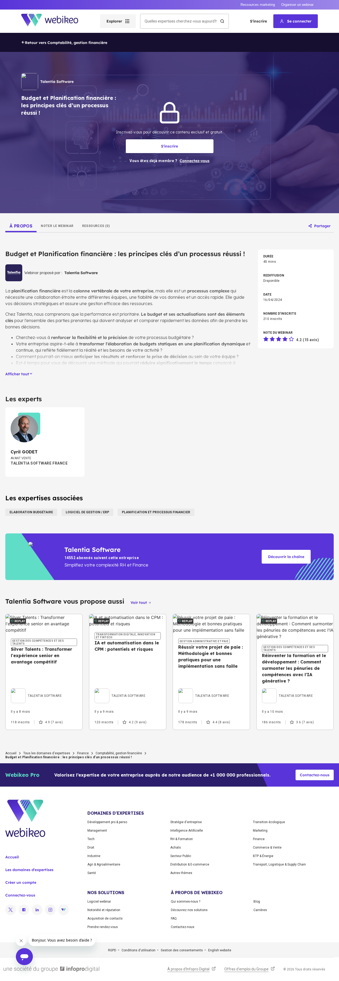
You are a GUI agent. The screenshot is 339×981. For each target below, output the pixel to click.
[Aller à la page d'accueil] (54, 21)
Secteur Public (180, 856)
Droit (90, 847)
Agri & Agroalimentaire (103, 864)
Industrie (93, 856)
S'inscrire (258, 21)
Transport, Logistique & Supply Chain (279, 864)
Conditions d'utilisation (138, 950)
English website (219, 950)
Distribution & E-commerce (189, 864)
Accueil (10, 753)
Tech (91, 839)
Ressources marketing (257, 5)
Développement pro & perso (107, 822)
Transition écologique (269, 822)
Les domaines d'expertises (29, 869)
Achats (175, 847)
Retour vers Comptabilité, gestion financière (66, 42)
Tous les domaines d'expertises (46, 753)
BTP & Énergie (263, 856)
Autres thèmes (181, 873)
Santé (91, 873)
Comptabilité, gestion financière (119, 753)
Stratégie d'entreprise (186, 822)
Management (97, 830)
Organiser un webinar (297, 5)
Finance (83, 753)
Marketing (260, 830)
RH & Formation (181, 839)
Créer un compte (20, 882)
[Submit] (222, 21)
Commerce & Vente (267, 847)
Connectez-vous (20, 895)
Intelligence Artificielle (186, 830)
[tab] (21, 226)
